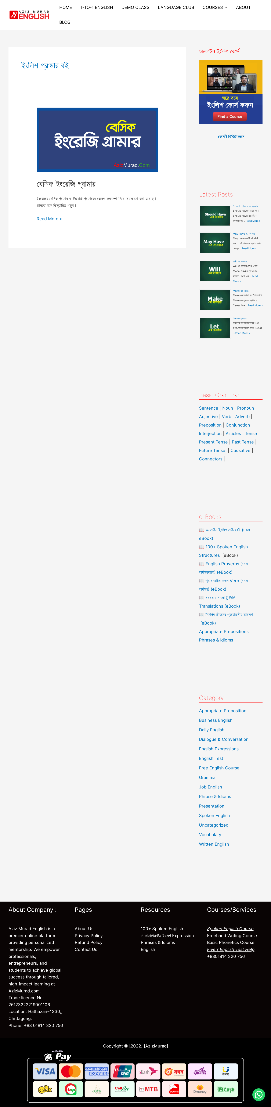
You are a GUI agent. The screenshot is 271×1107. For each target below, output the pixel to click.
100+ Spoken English (162, 928)
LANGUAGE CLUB (176, 7)
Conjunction (238, 425)
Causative (240, 450)
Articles (233, 433)
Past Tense (243, 442)
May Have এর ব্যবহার (244, 233)
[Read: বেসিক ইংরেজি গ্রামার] (97, 139)
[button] (258, 1094)
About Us (84, 928)
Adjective (208, 416)
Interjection (210, 433)
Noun (227, 408)
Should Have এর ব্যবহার (245, 206)
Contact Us (86, 949)
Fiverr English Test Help (230, 949)
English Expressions (219, 748)
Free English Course (219, 767)
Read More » (49, 218)
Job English (210, 787)
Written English (214, 844)
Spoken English (214, 815)
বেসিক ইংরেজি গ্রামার (66, 184)
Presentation (211, 806)
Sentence (208, 408)
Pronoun (245, 408)
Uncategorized (213, 825)
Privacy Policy (89, 935)
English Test (211, 758)
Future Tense (212, 450)
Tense (251, 433)
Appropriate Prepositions (224, 631)
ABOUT (243, 7)
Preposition (211, 425)
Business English (215, 720)
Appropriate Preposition (222, 710)
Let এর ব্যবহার (239, 318)
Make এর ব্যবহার (241, 290)
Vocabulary (210, 834)
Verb (226, 416)
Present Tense (213, 442)
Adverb (242, 416)
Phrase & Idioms (215, 796)
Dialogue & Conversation (224, 739)
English (148, 949)
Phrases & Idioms (216, 640)
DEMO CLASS (135, 7)
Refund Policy (88, 942)
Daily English (211, 729)
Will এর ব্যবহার (240, 261)
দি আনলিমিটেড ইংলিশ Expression (167, 935)
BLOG (65, 22)
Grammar (208, 777)
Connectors (210, 458)
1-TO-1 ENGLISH (96, 7)
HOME (65, 7)
